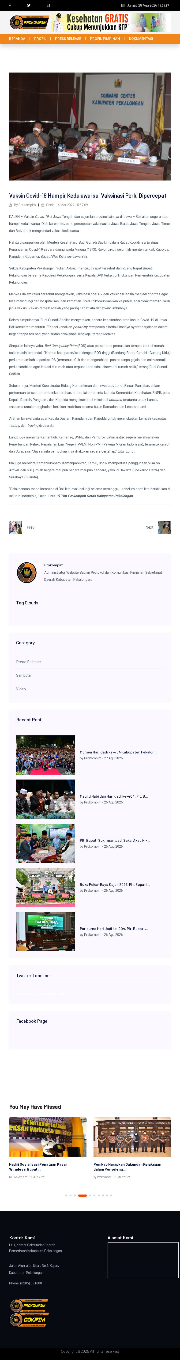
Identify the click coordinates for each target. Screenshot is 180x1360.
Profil (40, 39)
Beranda (17, 39)
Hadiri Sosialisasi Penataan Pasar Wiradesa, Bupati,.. (38, 1166)
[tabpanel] (47, 1149)
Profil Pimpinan (105, 39)
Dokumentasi (141, 39)
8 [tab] (103, 1195)
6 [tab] (94, 1195)
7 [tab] (99, 1195)
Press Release (68, 39)
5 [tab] (90, 1195)
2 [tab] (70, 1195)
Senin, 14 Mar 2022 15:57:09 (66, 205)
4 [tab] (82, 1196)
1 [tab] (66, 1195)
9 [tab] (107, 1195)
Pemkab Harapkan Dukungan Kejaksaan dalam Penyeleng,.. (127, 1166)
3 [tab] (75, 1195)
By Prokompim (24, 205)
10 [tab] (111, 1195)
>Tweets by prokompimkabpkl (41, 994)
